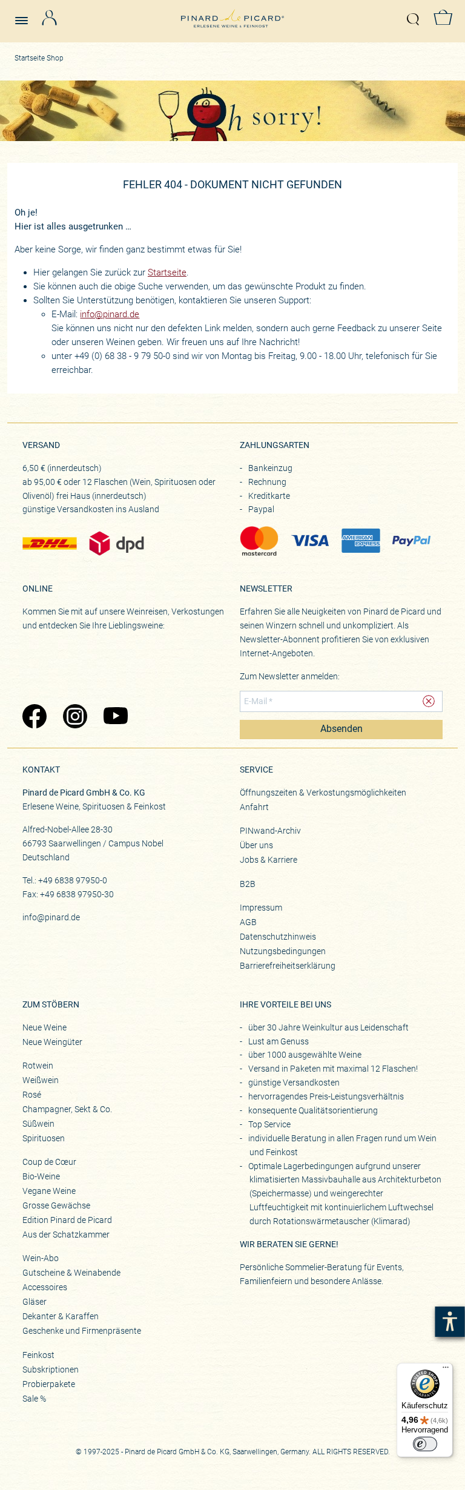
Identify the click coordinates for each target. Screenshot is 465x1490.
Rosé (31, 1094)
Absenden (341, 729)
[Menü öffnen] (26, 15)
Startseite (167, 272)
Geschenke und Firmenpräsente (81, 1331)
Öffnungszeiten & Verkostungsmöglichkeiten (323, 792)
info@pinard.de (109, 314)
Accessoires (44, 1287)
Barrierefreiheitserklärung (287, 966)
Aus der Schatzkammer (66, 1234)
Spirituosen (43, 1138)
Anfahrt (254, 807)
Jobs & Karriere (268, 860)
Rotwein (37, 1065)
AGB (248, 922)
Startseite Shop (39, 58)
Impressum (261, 907)
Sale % (34, 1398)
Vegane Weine (49, 1191)
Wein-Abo (40, 1258)
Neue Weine (44, 1027)
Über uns (256, 845)
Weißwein (40, 1080)
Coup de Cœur (49, 1162)
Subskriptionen (50, 1369)
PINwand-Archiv (270, 831)
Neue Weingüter (52, 1042)
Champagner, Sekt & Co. (67, 1109)
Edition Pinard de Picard (67, 1220)
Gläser (34, 1302)
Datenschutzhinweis (278, 936)
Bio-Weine (41, 1176)
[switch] (425, 1444)
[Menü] (445, 1370)
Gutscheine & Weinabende (71, 1272)
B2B (248, 884)
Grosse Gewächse (56, 1205)
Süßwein (38, 1124)
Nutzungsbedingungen (283, 951)
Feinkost (38, 1355)
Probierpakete (48, 1384)
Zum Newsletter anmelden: (290, 676)
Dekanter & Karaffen (60, 1316)
